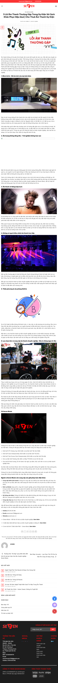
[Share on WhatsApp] (22, 531)
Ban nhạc (3, 604)
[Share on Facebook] (25, 531)
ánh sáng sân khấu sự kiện (42, 536)
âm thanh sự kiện (31, 536)
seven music (18, 538)
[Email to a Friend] (30, 531)
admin (36, 21)
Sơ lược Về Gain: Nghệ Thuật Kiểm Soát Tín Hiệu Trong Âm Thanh (24, 584)
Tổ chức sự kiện (29, 12)
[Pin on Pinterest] (33, 531)
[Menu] (2, 6)
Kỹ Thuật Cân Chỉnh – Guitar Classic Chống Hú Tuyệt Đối (21, 589)
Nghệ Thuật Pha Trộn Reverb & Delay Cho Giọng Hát (20, 570)
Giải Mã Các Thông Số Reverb (13, 579)
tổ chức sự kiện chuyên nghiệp (44, 538)
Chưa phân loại (5, 607)
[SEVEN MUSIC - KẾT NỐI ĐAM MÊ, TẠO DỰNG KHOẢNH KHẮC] (29, 6)
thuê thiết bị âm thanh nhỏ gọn (29, 538)
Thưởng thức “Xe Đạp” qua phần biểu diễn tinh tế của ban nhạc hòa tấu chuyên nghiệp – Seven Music (14, 556)
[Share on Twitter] (27, 531)
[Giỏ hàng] (56, 6)
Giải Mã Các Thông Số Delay (13, 575)
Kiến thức (4, 610)
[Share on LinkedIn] (36, 531)
